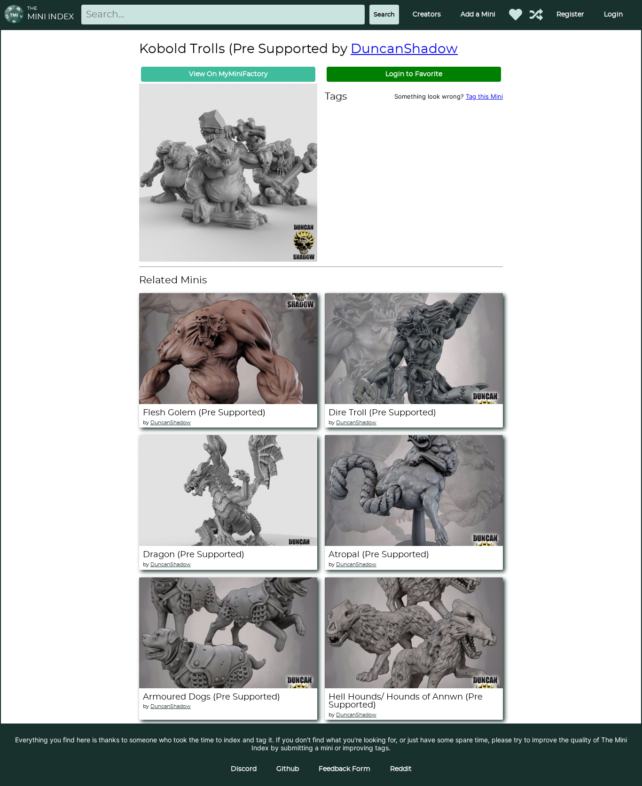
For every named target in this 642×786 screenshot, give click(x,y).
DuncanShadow (404, 49)
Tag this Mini (484, 96)
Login (613, 14)
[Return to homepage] (16, 15)
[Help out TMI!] (536, 14)
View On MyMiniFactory (228, 74)
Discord (244, 769)
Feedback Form (344, 769)
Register (570, 14)
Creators (427, 14)
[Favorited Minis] (515, 14)
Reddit (401, 769)
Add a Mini (478, 14)
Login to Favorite (413, 74)
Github (287, 769)
